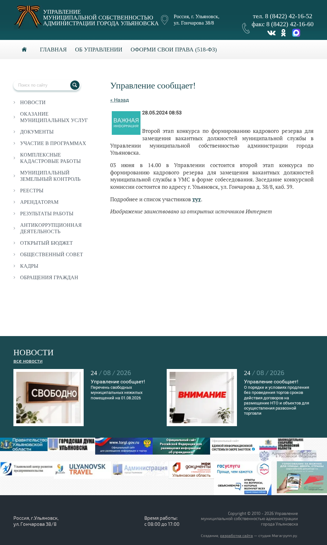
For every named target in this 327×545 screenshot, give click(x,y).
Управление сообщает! (118, 382)
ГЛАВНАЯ (53, 49)
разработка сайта (236, 535)
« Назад (119, 100)
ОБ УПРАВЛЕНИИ (98, 49)
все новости (27, 361)
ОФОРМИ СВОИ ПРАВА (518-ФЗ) (174, 49)
